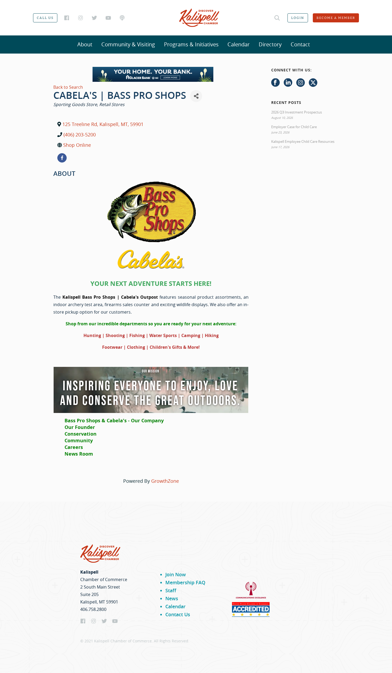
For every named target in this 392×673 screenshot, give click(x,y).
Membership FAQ (185, 582)
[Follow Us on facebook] (275, 82)
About (84, 44)
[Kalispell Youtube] (108, 18)
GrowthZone (165, 481)
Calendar (238, 44)
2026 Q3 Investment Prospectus (296, 112)
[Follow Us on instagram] (300, 82)
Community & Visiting (128, 44)
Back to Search (68, 87)
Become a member (336, 18)
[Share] (196, 96)
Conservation (81, 434)
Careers (74, 447)
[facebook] (62, 158)
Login (297, 18)
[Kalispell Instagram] (80, 18)
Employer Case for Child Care (294, 126)
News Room (79, 454)
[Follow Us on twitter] (313, 82)
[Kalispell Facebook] (66, 18)
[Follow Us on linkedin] (288, 82)
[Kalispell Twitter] (94, 18)
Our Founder (80, 427)
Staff (170, 590)
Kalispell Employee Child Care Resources (302, 141)
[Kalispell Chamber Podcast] (122, 18)
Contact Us (177, 614)
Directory (270, 44)
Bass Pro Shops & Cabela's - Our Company (114, 420)
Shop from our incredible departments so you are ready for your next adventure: (151, 324)
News (171, 598)
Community (79, 440)
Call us (45, 18)
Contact (300, 44)
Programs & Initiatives (191, 44)
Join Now (175, 574)
